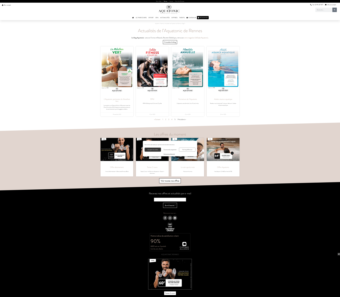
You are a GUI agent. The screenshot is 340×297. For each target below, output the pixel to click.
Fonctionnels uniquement (170, 150)
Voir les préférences (187, 150)
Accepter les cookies (153, 150)
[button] (339, 254)
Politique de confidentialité (169, 154)
